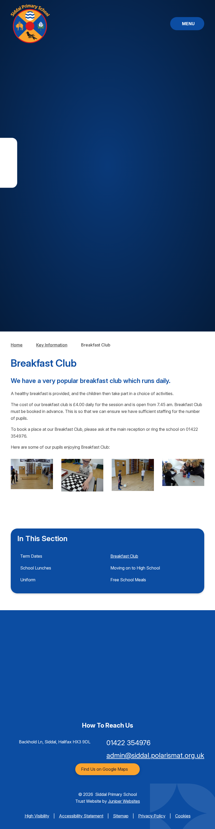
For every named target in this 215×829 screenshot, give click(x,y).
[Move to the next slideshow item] (200, 150)
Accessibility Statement (81, 815)
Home (17, 345)
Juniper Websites (124, 801)
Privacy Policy (151, 815)
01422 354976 (128, 743)
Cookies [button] (183, 815)
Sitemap (120, 815)
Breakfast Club (95, 345)
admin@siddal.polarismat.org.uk (155, 755)
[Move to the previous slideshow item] (200, 164)
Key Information (51, 345)
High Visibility (37, 815)
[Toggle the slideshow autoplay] (200, 179)
